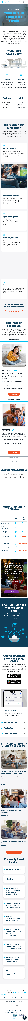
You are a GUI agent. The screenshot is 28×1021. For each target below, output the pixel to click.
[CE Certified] (21, 1014)
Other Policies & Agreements (17, 1012)
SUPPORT (5, 997)
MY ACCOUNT (23, 997)
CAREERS (14, 997)
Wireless (8, 1001)
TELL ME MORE (14, 394)
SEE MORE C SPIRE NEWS (14, 852)
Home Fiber (14, 1001)
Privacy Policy (7, 1012)
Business (20, 1001)
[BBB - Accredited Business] (14, 1015)
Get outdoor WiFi (11, 591)
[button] (4, 994)
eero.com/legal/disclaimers (20, 992)
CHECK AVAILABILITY (14, 311)
